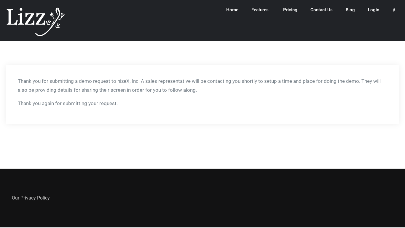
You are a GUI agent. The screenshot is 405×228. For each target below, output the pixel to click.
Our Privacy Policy (31, 198)
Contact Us (321, 9)
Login (373, 9)
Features (260, 9)
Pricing (290, 9)
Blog (350, 9)
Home (232, 9)
